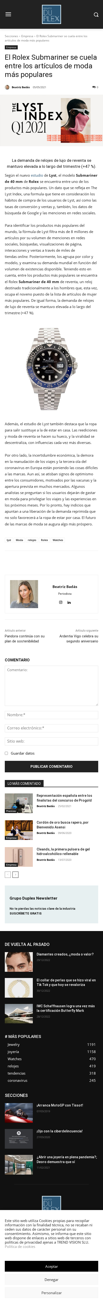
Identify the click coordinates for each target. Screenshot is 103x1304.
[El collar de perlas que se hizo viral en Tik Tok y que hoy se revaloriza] (19, 988)
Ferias (73, 1097)
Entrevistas (90, 1093)
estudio (37, 175)
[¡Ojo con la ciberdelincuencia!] (19, 1139)
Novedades (33, 1104)
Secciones (11, 36)
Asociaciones (26, 1093)
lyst (9, 540)
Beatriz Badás (46, 806)
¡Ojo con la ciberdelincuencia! (60, 1131)
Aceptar (51, 1266)
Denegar (51, 1279)
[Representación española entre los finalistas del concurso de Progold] (19, 803)
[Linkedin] (64, 563)
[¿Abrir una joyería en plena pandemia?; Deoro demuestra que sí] (19, 1165)
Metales (92, 1101)
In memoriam (33, 1101)
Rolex (44, 540)
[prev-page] (8, 875)
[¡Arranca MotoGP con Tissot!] (19, 1113)
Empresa (27, 36)
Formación (90, 1097)
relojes (32, 540)
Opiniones (53, 1104)
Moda (19, 540)
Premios (11, 811)
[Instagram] (61, 601)
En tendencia (68, 1093)
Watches (58, 540)
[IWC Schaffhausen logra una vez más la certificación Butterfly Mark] (19, 1014)
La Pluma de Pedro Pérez (64, 1101)
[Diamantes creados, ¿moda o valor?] (19, 962)
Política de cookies (20, 1246)
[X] (42, 563)
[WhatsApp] (53, 563)
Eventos (33, 1097)
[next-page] (15, 875)
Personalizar (51, 1292)
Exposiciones (54, 1097)
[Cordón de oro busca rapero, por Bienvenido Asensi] (19, 830)
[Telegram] (75, 563)
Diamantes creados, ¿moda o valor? (65, 954)
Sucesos (92, 1108)
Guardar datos (22, 753)
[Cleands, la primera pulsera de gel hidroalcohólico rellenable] (19, 857)
